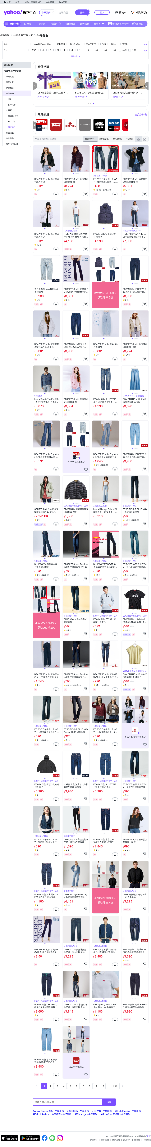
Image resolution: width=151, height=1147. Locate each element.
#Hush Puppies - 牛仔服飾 (128, 1110)
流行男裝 (10, 138)
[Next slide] (58, 159)
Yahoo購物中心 (20, 12)
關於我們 (105, 1139)
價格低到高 (104, 138)
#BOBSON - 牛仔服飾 (78, 1110)
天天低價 (84, 23)
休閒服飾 (10, 87)
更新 (148, 1136)
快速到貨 (70, 23)
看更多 (97, 23)
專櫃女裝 (10, 76)
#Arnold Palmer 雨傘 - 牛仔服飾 (48, 1110)
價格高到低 (117, 138)
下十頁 (113, 1086)
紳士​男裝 (10, 132)
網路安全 (127, 1139)
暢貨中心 (56, 23)
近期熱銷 (129, 138)
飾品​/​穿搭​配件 (12, 143)
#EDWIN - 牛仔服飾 (102, 1110)
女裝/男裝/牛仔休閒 (12, 70)
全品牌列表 (141, 114)
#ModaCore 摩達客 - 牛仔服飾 (115, 1114)
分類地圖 (147, 1139)
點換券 (27, 23)
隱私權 (137, 1139)
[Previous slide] (35, 159)
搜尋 (109, 1102)
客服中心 (94, 1139)
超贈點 (139, 23)
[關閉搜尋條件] (53, 12)
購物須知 (116, 1139)
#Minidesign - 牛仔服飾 (86, 1114)
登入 (102, 12)
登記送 (42, 23)
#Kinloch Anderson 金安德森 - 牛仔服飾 (52, 1114)
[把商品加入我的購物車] (56, 194)
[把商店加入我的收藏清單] (86, 469)
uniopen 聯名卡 (120, 23)
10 (102, 1086)
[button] (35, 86)
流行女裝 (10, 82)
